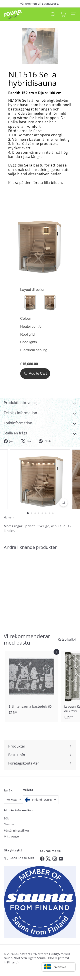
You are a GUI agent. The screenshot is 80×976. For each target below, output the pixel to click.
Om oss (9, 824)
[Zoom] (63, 502)
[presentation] (32, 289)
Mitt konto (11, 836)
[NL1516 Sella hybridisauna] (31, 588)
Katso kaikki (67, 639)
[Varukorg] (63, 14)
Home (8, 517)
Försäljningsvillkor (16, 830)
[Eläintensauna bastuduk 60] (31, 684)
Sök (6, 818)
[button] (30, 302)
